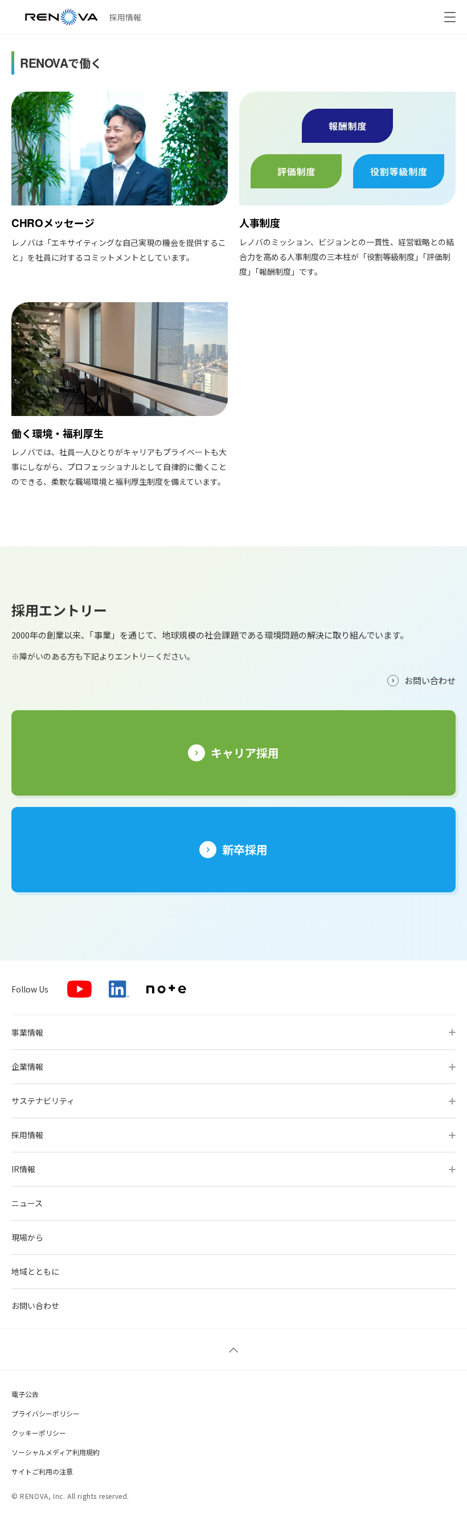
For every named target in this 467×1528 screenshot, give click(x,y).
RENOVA (61, 17)
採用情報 (125, 17)
